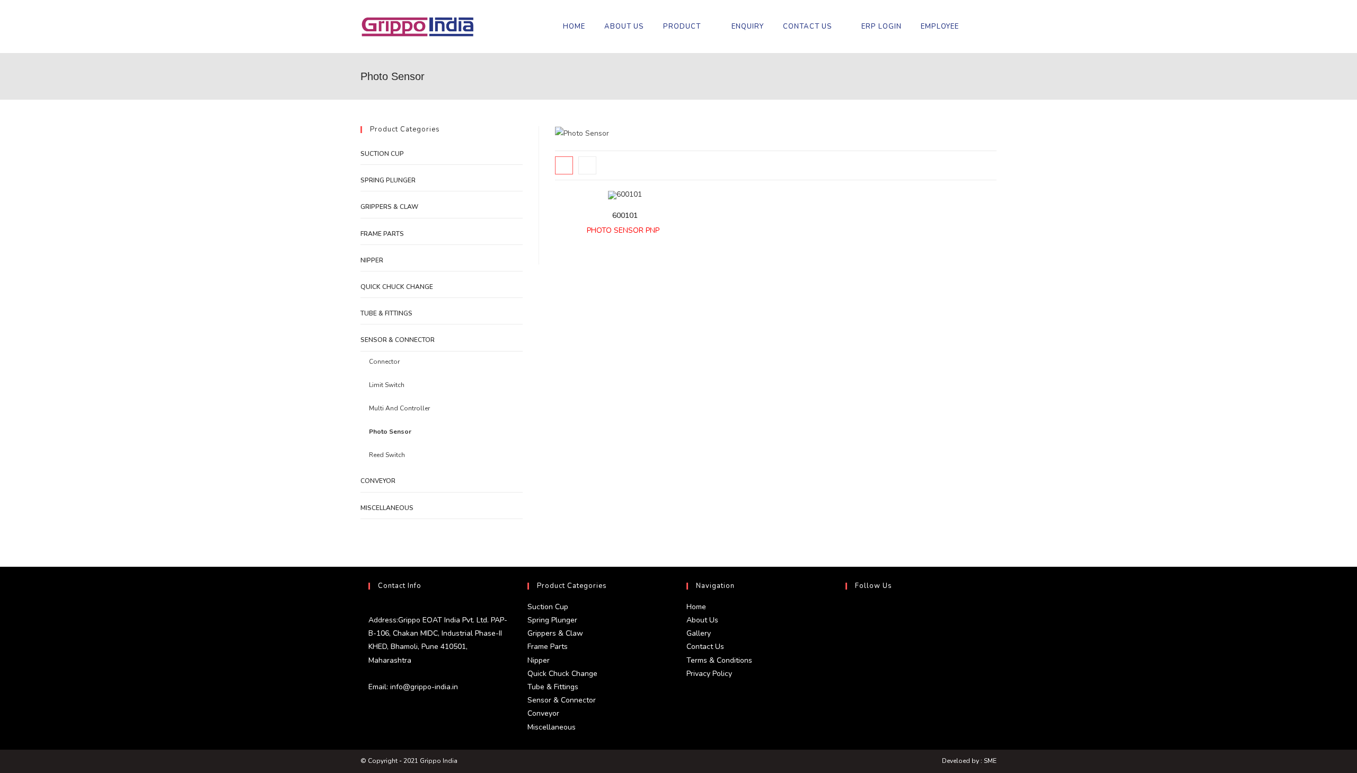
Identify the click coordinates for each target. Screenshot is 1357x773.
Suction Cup (382, 154)
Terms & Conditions (719, 660)
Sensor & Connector (397, 340)
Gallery (698, 633)
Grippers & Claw (389, 207)
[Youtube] (848, 689)
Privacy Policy (709, 674)
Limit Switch (386, 385)
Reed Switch (387, 455)
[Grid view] (564, 165)
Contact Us (705, 647)
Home (696, 607)
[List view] (587, 165)
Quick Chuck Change (396, 287)
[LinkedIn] (848, 664)
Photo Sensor (390, 431)
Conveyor (377, 481)
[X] (848, 613)
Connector (384, 361)
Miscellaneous (386, 508)
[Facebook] (848, 638)
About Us (702, 620)
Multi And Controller (399, 408)
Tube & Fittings (386, 313)
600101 (625, 215)
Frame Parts (382, 234)
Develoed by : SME (969, 761)
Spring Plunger (388, 180)
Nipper (371, 260)
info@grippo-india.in (423, 687)
